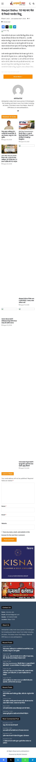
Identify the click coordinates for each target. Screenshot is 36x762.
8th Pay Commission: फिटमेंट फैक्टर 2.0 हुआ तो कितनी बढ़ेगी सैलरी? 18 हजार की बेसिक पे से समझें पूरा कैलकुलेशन (26, 135)
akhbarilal (18, 98)
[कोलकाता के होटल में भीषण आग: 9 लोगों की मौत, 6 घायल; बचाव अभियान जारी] (26, 221)
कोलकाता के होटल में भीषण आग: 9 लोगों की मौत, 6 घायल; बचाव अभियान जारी (26, 300)
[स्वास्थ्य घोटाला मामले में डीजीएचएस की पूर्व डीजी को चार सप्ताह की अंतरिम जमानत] (9, 312)
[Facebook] (3, 26)
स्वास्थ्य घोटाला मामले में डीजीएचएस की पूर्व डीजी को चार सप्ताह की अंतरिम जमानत (9, 321)
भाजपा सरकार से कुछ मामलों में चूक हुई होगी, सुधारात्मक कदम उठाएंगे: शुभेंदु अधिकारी (26, 464)
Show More (18, 76)
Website (4, 523)
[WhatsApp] (10, 26)
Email (4, 515)
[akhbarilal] (18, 3)
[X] (7, 26)
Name (4, 506)
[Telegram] (14, 26)
